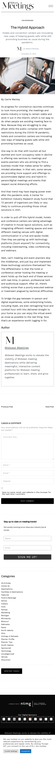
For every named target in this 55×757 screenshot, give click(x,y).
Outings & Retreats (9, 636)
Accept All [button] (25, 751)
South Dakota (7, 645)
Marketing (5, 613)
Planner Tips (6, 642)
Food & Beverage (8, 598)
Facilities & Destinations (12, 592)
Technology (6, 651)
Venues (4, 657)
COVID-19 (5, 586)
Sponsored (6, 648)
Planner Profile (7, 639)
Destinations (7, 589)
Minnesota (5, 618)
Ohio (3, 633)
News (3, 627)
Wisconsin (5, 660)
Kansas (4, 610)
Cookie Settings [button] (11, 751)
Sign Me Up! (27, 557)
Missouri (5, 621)
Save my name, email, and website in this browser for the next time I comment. (26, 493)
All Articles (6, 583)
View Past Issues (11, 671)
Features (5, 595)
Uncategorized (27, 20)
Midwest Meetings (32, 49)
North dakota (7, 630)
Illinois (4, 601)
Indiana (4, 604)
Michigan (5, 615)
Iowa (3, 607)
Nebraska (5, 624)
